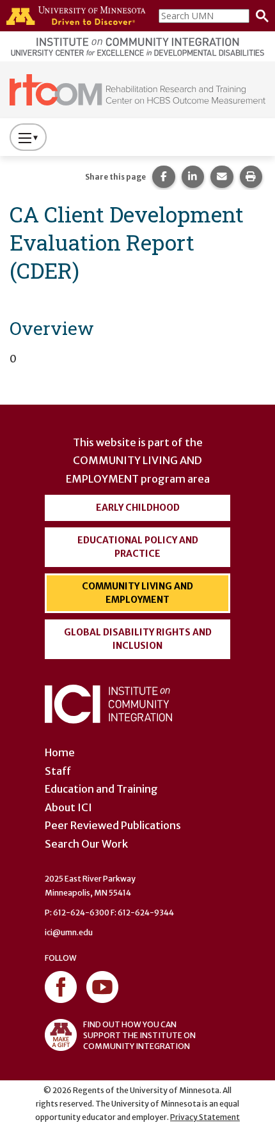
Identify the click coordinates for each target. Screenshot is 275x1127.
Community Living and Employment (137, 592)
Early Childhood (138, 507)
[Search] (259, 16)
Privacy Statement (205, 1117)
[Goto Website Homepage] (137, 88)
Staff (58, 771)
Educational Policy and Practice (137, 546)
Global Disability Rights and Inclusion (138, 638)
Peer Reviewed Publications (113, 825)
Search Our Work (86, 843)
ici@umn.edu (69, 932)
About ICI (68, 807)
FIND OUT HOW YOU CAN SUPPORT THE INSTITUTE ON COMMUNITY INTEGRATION (139, 1035)
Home (60, 752)
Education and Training (101, 788)
